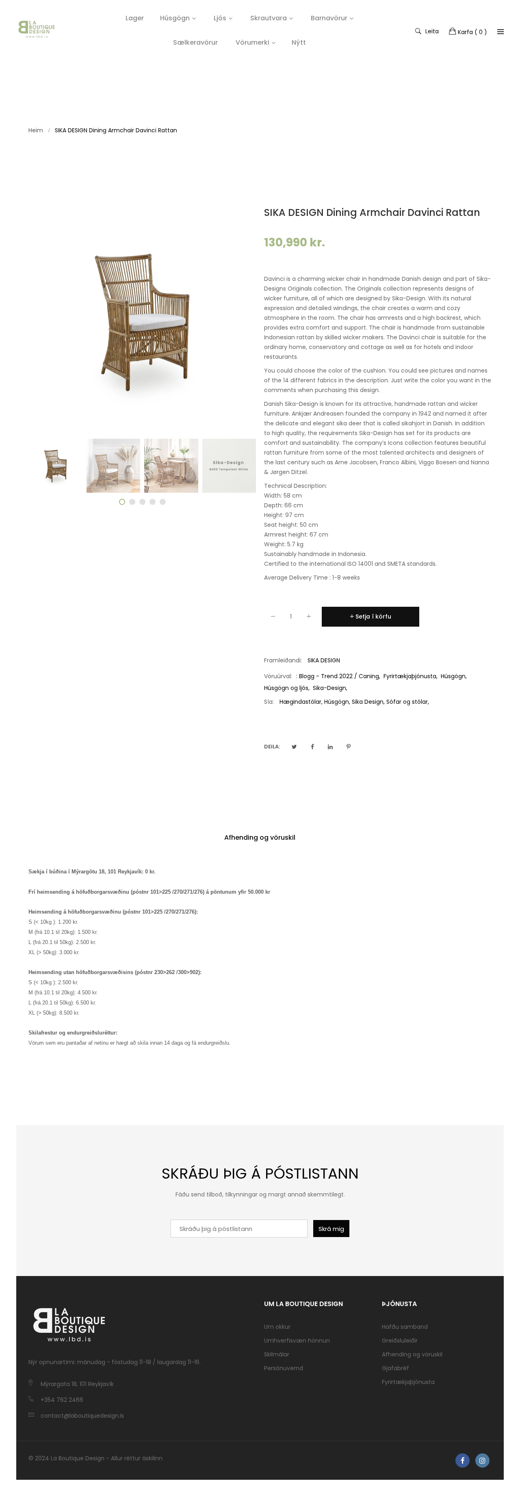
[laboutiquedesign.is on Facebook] (462, 1460)
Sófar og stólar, (407, 702)
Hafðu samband (405, 1327)
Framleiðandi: (283, 660)
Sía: (269, 702)
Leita (432, 30)
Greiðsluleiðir (400, 1340)
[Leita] (500, 31)
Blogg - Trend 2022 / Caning (339, 676)
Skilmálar (276, 1354)
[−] (273, 618)
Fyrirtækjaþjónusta (410, 676)
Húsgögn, (337, 702)
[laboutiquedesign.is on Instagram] (482, 1460)
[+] (309, 618)
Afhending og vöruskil (259, 837)
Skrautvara (268, 18)
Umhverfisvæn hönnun (297, 1340)
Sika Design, (368, 702)
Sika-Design (329, 688)
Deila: (272, 746)
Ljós (220, 18)
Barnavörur (329, 18)
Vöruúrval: (278, 676)
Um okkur (277, 1327)
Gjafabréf (395, 1368)
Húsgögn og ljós (286, 688)
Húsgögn (175, 18)
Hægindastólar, (301, 702)
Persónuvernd (283, 1368)
